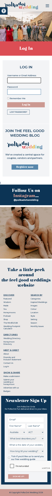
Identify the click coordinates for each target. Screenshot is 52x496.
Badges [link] (6, 391)
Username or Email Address (21, 75)
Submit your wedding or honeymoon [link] (8, 382)
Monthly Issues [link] (37, 326)
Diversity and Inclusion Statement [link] (12, 358)
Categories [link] (35, 299)
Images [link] (34, 306)
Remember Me (17, 98)
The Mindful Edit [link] (10, 323)
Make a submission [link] (11, 376)
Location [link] (34, 312)
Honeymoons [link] (9, 312)
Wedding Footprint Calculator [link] (11, 327)
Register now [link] (25, 166)
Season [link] (34, 323)
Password (12, 87)
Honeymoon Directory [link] (9, 343)
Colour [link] (34, 309)
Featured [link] (7, 299)
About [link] (6, 354)
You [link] (5, 309)
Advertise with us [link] (11, 388)
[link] (4, 11)
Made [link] (5, 306)
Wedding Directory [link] (12, 338)
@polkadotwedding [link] (26, 200)
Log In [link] (6, 366)
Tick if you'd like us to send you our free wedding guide (27, 458)
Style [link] (33, 316)
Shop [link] (5, 319)
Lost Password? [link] (18, 112)
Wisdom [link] (7, 302)
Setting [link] (34, 319)
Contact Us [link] (8, 363)
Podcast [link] (7, 316)
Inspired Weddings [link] (39, 302)
